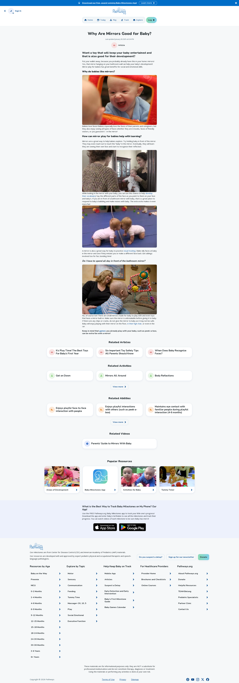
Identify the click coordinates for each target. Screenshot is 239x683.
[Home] (119, 10)
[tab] (88, 20)
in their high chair (134, 323)
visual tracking (130, 251)
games (102, 331)
